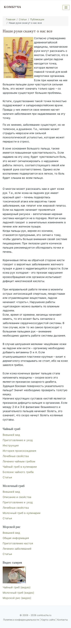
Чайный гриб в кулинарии (20, 466)
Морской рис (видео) (17, 598)
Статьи (7, 477)
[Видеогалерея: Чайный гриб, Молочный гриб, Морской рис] (14, 575)
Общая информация (16, 538)
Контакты (62, 619)
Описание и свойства (17, 497)
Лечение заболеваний (17, 548)
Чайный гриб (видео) (17, 587)
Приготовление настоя (18, 543)
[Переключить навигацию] (66, 7)
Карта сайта (48, 619)
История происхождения (19, 450)
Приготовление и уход (18, 440)
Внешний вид (11, 434)
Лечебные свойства (16, 456)
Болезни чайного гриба (18, 472)
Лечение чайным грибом (19, 461)
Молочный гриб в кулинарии (22, 513)
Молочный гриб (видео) (18, 592)
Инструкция (11, 445)
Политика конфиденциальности (21, 619)
